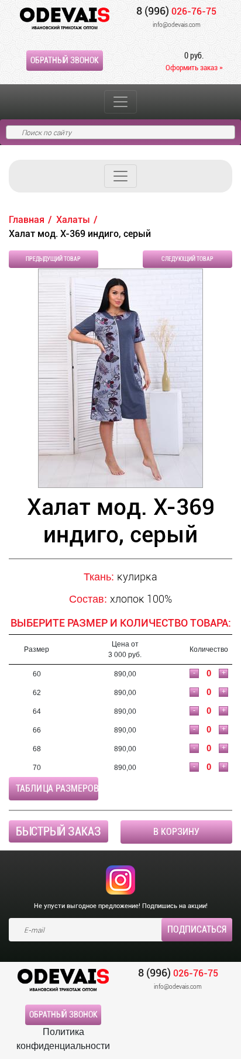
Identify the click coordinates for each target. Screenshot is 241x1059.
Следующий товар (187, 259)
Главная (26, 219)
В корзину (176, 831)
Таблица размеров (57, 788)
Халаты (73, 219)
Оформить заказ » (194, 67)
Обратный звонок (64, 60)
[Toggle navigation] (120, 102)
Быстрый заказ (58, 831)
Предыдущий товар (53, 259)
